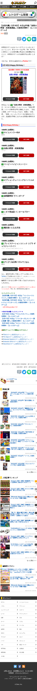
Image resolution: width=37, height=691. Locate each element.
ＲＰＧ (2, 602)
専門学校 (3, 648)
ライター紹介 (29, 671)
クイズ (2, 625)
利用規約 (11, 673)
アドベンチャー (23, 613)
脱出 (20, 629)
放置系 (2, 629)
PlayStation (33, 367)
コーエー (31, 364)
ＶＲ (2, 644)
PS (26, 367)
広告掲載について (18, 671)
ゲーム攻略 (23, 7)
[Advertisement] (18, 354)
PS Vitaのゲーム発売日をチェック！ (15, 337)
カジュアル (22, 633)
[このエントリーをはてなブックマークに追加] (34, 41)
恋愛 (2, 617)
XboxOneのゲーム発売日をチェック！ (16, 344)
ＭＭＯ (2, 633)
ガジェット (22, 640)
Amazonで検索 (11, 99)
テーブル (21, 625)
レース (2, 613)
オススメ (32, 7)
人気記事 (14, 7)
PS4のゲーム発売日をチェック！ (14, 334)
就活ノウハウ (22, 644)
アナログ (3, 637)
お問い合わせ (8, 671)
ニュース (4, 7)
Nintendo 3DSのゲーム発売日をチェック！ (17, 341)
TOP (2, 22)
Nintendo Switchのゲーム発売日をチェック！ (18, 339)
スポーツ (21, 610)
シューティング (5, 610)
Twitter (3, 276)
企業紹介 (21, 648)
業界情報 (3, 652)
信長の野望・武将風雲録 (19, 364)
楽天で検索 (26, 99)
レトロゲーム (14, 22)
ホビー (21, 637)
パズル (2, 606)
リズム (21, 621)
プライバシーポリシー (21, 673)
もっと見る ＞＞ (32, 472)
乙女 (20, 617)
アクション (22, 606)
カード (2, 621)
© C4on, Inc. (18, 684)
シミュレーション (24, 602)
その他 (2, 656)
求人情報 (21, 652)
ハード (2, 640)
